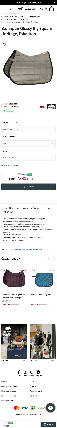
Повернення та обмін (9, 396)
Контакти (33, 396)
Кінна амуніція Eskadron (15, 250)
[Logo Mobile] (26, 9)
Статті (32, 382)
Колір (5, 151)
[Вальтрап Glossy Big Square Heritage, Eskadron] (28, 69)
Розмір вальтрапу (10, 123)
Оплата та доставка (9, 386)
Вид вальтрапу (9, 137)
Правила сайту (36, 391)
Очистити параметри (9, 165)
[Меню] (4, 9)
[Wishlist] (4, 44)
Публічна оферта (8, 401)
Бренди (33, 386)
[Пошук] (11, 9)
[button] (48, 258)
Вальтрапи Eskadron (34, 250)
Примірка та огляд (8, 391)
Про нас (4, 382)
